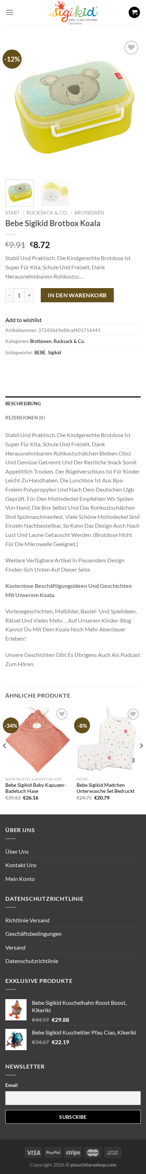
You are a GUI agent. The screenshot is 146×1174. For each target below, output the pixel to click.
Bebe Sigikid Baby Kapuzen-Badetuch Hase (35, 788)
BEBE (40, 352)
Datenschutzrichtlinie (31, 960)
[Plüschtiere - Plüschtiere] (73, 12)
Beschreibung (23, 403)
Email (11, 1085)
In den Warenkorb (77, 295)
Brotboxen (89, 213)
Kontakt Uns (20, 864)
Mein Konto (20, 878)
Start (12, 213)
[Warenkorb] (134, 12)
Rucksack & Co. (47, 213)
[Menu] (9, 12)
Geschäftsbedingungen (33, 933)
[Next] (129, 106)
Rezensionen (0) (25, 417)
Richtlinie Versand (27, 920)
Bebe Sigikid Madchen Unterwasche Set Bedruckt (106, 788)
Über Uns (17, 851)
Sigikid (54, 352)
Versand (15, 947)
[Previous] (17, 106)
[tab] (73, 403)
